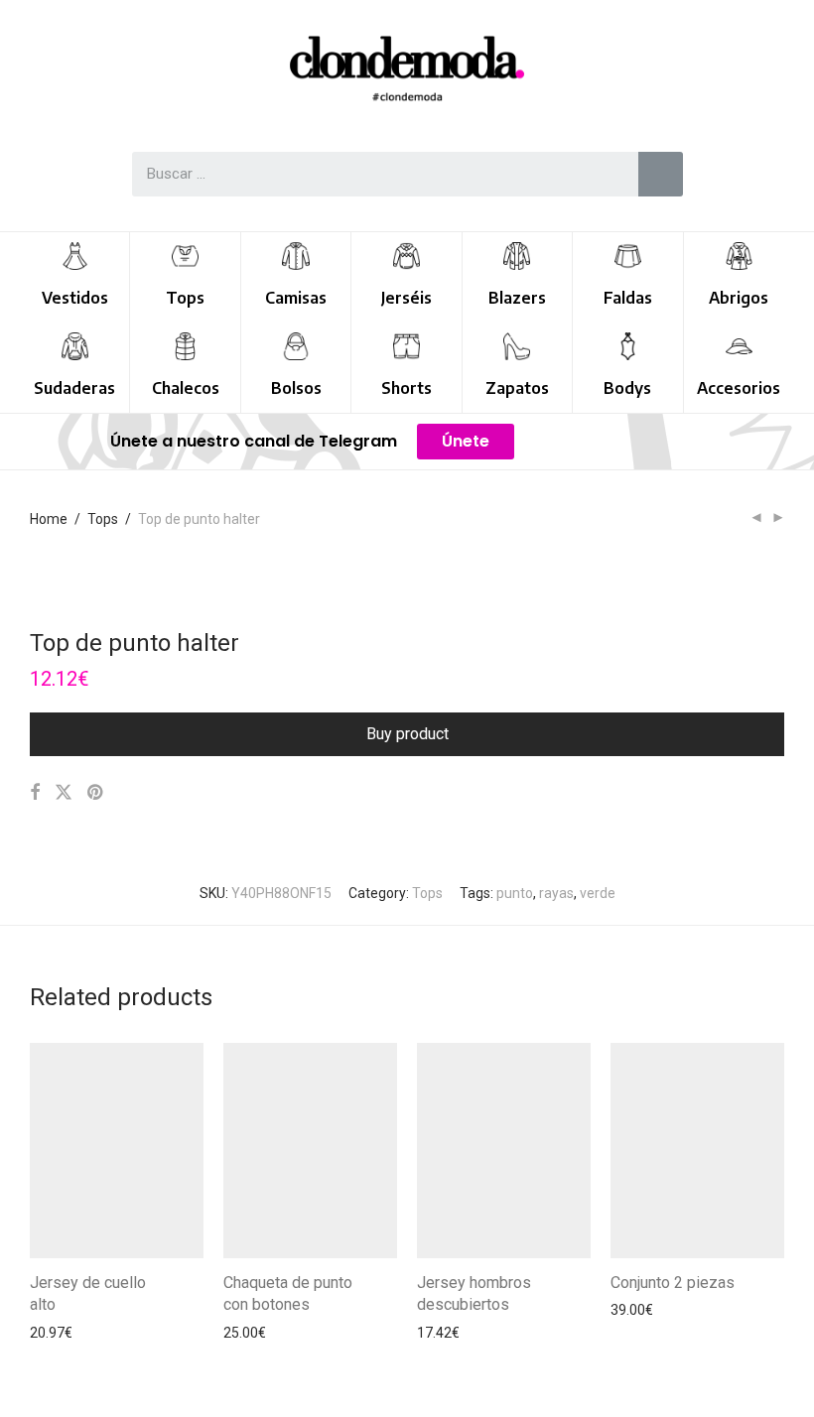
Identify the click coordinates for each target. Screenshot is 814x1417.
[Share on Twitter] (63, 793)
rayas (556, 893)
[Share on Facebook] (35, 793)
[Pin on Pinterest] (96, 793)
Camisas (296, 298)
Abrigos (738, 298)
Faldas (628, 298)
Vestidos (75, 298)
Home (49, 519)
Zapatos (517, 388)
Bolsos (296, 388)
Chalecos (185, 388)
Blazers (517, 298)
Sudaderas (74, 388)
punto (514, 893)
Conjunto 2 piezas (672, 1282)
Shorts (406, 388)
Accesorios (738, 388)
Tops (185, 298)
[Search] (660, 174)
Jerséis (406, 298)
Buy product (407, 733)
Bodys (627, 388)
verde (597, 893)
